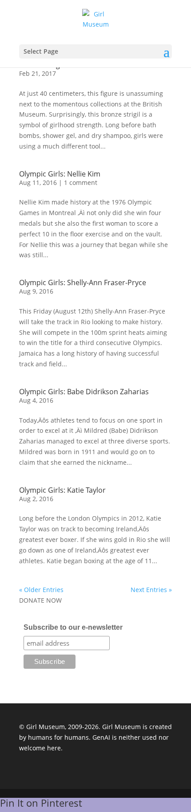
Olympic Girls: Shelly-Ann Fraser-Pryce (82, 282)
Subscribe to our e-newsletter (73, 627)
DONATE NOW (40, 600)
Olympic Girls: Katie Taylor (62, 490)
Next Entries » (151, 589)
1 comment (80, 182)
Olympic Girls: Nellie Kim (59, 174)
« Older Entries (41, 589)
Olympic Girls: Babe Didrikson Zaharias (84, 391)
